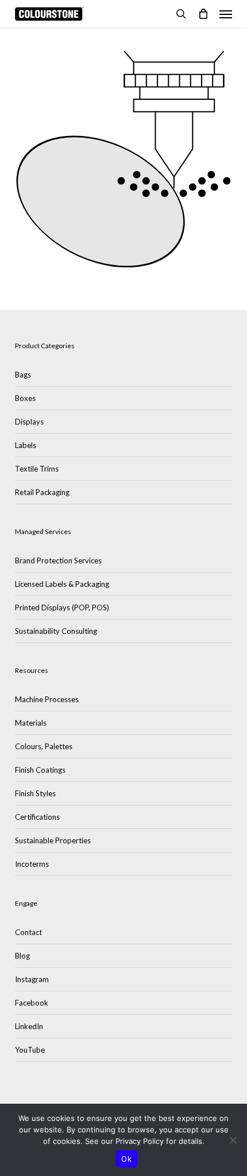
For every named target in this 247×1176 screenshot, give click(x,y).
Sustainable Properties (53, 840)
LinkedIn (29, 1026)
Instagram (32, 979)
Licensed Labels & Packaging (62, 584)
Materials (31, 722)
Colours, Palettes (43, 746)
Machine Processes (47, 699)
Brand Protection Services (58, 560)
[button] (225, 14)
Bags (23, 374)
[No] (232, 1140)
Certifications (37, 816)
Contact (28, 932)
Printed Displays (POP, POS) (62, 607)
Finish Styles (35, 793)
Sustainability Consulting (56, 631)
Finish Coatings (40, 769)
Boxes (25, 398)
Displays (29, 421)
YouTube (30, 1049)
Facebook (31, 1002)
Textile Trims (37, 468)
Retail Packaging (42, 492)
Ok (126, 1158)
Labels (25, 445)
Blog (22, 955)
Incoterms (32, 864)
